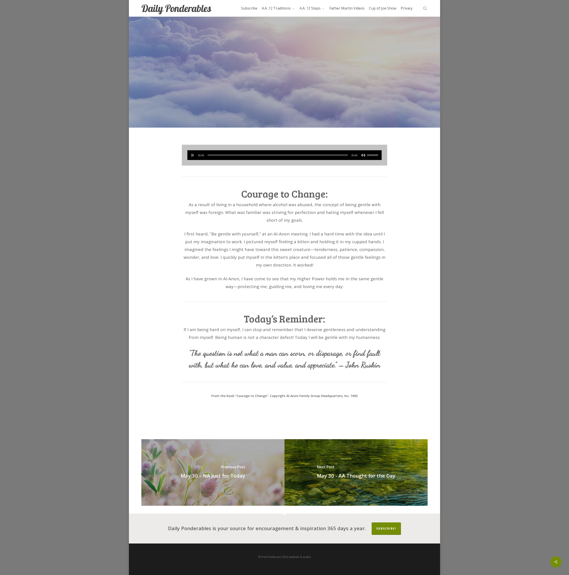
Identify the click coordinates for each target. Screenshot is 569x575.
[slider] (373, 153)
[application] (284, 155)
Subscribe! (386, 528)
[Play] (193, 155)
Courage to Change (284, 101)
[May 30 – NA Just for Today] (212, 472)
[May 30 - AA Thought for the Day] (356, 472)
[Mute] (363, 155)
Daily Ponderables (176, 8)
